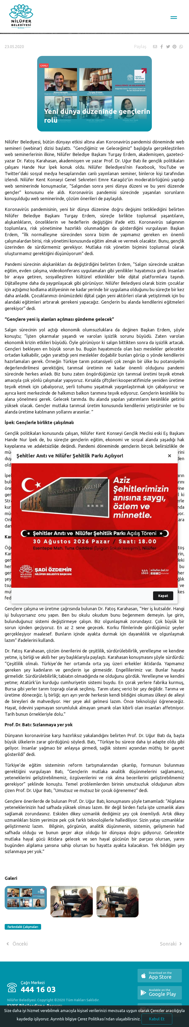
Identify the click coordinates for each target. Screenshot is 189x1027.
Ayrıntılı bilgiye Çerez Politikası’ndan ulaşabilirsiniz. (95, 1019)
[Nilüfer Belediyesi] (21, 17)
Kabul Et (157, 1019)
